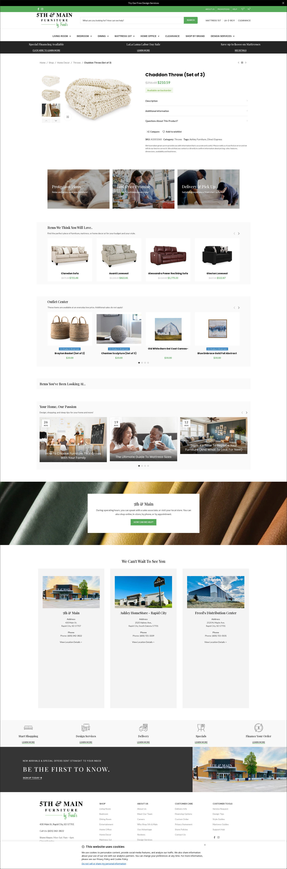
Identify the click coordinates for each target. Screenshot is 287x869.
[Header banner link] (143, 3)
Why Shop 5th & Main (147, 824)
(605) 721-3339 (147, 635)
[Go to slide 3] (145, 362)
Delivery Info (181, 808)
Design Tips (218, 814)
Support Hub (219, 829)
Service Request (220, 808)
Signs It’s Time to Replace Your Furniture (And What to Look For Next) (213, 447)
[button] (46, 120)
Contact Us (180, 834)
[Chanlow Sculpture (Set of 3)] (119, 329)
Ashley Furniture (198, 139)
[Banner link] (78, 189)
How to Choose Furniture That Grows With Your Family (73, 455)
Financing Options (183, 814)
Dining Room (105, 819)
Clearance (172, 36)
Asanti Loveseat (119, 273)
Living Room (60, 36)
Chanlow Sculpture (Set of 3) (118, 353)
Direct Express (214, 139)
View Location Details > (71, 642)
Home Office (148, 36)
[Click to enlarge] (68, 116)
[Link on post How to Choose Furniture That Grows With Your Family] (73, 439)
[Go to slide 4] (148, 362)
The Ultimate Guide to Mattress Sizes (143, 457)
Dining (102, 36)
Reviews (141, 834)
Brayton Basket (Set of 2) (70, 353)
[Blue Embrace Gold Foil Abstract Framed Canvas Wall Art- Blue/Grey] (217, 329)
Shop (51, 62)
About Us (142, 803)
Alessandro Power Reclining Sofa (168, 273)
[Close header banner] (283, 3)
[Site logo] (54, 20)
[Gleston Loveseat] (217, 255)
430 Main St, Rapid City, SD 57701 (57, 824)
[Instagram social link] (42, 9)
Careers (141, 819)
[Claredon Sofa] (70, 255)
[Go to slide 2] (142, 362)
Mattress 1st (123, 36)
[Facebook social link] (38, 9)
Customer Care (184, 803)
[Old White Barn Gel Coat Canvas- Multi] (168, 329)
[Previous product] (238, 63)
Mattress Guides (221, 824)
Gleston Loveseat (217, 273)
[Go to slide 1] (139, 362)
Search (191, 20)
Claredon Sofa (70, 273)
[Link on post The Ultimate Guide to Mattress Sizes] (143, 439)
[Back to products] (242, 63)
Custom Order (182, 819)
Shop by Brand (195, 36)
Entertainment (106, 824)
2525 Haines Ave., (143, 622)
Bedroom (83, 36)
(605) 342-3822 (74, 635)
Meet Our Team (144, 814)
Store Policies (181, 829)
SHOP (102, 803)
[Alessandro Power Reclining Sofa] (168, 255)
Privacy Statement (183, 824)
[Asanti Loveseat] (119, 255)
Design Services (221, 36)
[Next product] (246, 63)
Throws (77, 62)
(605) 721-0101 (219, 635)
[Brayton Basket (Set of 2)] (69, 329)
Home (42, 62)
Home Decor (63, 62)
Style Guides (219, 819)
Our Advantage (144, 829)
